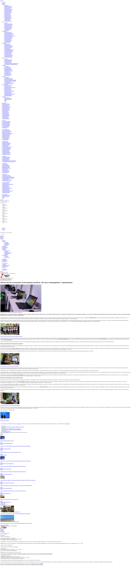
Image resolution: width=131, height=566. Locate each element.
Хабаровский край (5, 189)
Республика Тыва (8, 73)
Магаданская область (8, 89)
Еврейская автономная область (10, 87)
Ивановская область (8, 10)
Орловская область (8, 15)
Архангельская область (6, 130)
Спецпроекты (4, 255)
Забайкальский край (8, 94)
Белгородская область (8, 7)
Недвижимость (7, 244)
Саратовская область (8, 54)
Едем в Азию (16, 521)
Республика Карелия (8, 40)
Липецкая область (8, 14)
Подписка (6, 256)
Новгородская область (8, 38)
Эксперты (4, 249)
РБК (9, 374)
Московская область (8, 6)
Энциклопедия (7, 250)
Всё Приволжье (7, 44)
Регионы (1, 0)
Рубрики (1, 238)
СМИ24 (41, 564)
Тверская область (7, 19)
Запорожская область (8, 98)
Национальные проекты (6, 431)
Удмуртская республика (9, 55)
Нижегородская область (9, 45)
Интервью (6, 254)
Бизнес (3, 241)
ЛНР (5, 100)
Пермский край (7, 48)
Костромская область (8, 12)
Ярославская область (6, 118)
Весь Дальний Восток (8, 85)
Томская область (7, 75)
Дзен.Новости (18, 423)
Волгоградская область (9, 24)
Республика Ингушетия (9, 79)
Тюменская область (8, 62)
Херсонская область (8, 99)
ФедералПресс (67, 423)
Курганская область (8, 61)
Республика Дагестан (8, 78)
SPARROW (41, 563)
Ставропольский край (8, 83)
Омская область (7, 71)
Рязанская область (8, 16)
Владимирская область (6, 106)
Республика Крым (8, 29)
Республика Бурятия (8, 95)
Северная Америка (7, 448)
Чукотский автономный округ (10, 93)
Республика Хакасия (8, 74)
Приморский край (8, 90)
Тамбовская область (8, 18)
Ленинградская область (9, 36)
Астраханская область (8, 23)
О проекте (2, 529)
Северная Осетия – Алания (9, 82)
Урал (3, 57)
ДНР (5, 101)
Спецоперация (16, 511)
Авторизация (2, 531)
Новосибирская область (9, 70)
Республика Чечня (8, 81)
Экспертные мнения (8, 252)
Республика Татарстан (8, 52)
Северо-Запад (4, 31)
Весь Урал (6, 58)
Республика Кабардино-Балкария (8, 177)
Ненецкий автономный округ (10, 35)
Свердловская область (8, 59)
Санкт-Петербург (8, 42)
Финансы (6, 245)
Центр (3, 4)
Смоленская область (8, 17)
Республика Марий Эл (8, 50)
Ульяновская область (8, 56)
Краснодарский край (8, 25)
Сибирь (3, 65)
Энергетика (7, 243)
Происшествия (5, 247)
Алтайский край (7, 67)
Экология (4, 248)
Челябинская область (8, 60)
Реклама (3, 228)
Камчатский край (8, 88)
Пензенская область (8, 47)
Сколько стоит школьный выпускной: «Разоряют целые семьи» (13, 426)
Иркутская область (8, 68)
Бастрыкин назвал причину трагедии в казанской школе (12, 429)
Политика (4, 240)
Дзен (44, 423)
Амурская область (8, 86)
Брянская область (8, 8)
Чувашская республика (6, 154)
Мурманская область (8, 37)
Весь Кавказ (7, 77)
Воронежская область (6, 107)
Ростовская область (8, 28)
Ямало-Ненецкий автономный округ (11, 64)
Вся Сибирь (7, 66)
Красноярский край (8, 69)
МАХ (15, 423)
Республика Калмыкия (8, 27)
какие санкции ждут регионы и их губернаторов (80, 321)
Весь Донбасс (7, 97)
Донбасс (3, 96)
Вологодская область (8, 34)
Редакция (2, 530)
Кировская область (5, 142)
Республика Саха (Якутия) (9, 91)
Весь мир (4, 2)
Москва (3, 3)
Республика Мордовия (8, 51)
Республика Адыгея (8, 26)
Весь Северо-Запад (8, 32)
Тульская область (7, 20)
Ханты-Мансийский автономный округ (11, 63)
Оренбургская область (8, 46)
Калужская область (8, 11)
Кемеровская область (6, 166)
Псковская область (8, 39)
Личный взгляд (7, 253)
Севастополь (7, 30)
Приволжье (4, 43)
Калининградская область (7, 131)
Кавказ (3, 76)
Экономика (6, 242)
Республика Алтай (8, 72)
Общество (4, 246)
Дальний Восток (5, 84)
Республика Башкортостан (9, 49)
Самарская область (8, 53)
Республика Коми (8, 41)
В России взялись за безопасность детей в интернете (11, 428)
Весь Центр (7, 5)
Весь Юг (6, 22)
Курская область (7, 13)
